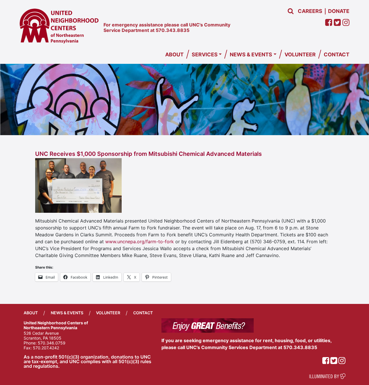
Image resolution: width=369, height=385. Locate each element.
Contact (336, 54)
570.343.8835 (172, 30)
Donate (338, 11)
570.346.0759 (51, 342)
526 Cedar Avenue (41, 333)
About (174, 54)
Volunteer (300, 54)
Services (205, 54)
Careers (310, 11)
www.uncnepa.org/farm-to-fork (139, 241)
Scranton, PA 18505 (42, 338)
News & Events (251, 54)
